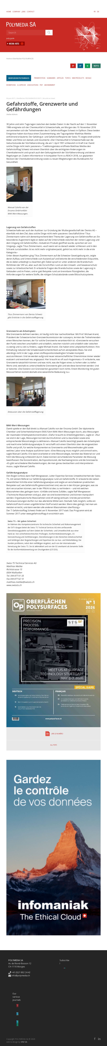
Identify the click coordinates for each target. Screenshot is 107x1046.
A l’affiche (21, 85)
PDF (41, 85)
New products (78, 78)
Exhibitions (11, 85)
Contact (30, 12)
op (80, 65)
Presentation (39, 78)
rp (73, 65)
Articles (60, 78)
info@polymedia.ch (20, 975)
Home (8, 12)
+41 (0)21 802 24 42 (20, 972)
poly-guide (10, 38)
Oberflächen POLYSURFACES (23, 58)
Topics (67, 78)
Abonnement (49, 85)
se (87, 65)
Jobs (23, 12)
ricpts (96, 65)
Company (16, 12)
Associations (32, 85)
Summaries (51, 78)
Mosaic (88, 78)
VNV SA (24, 1042)
